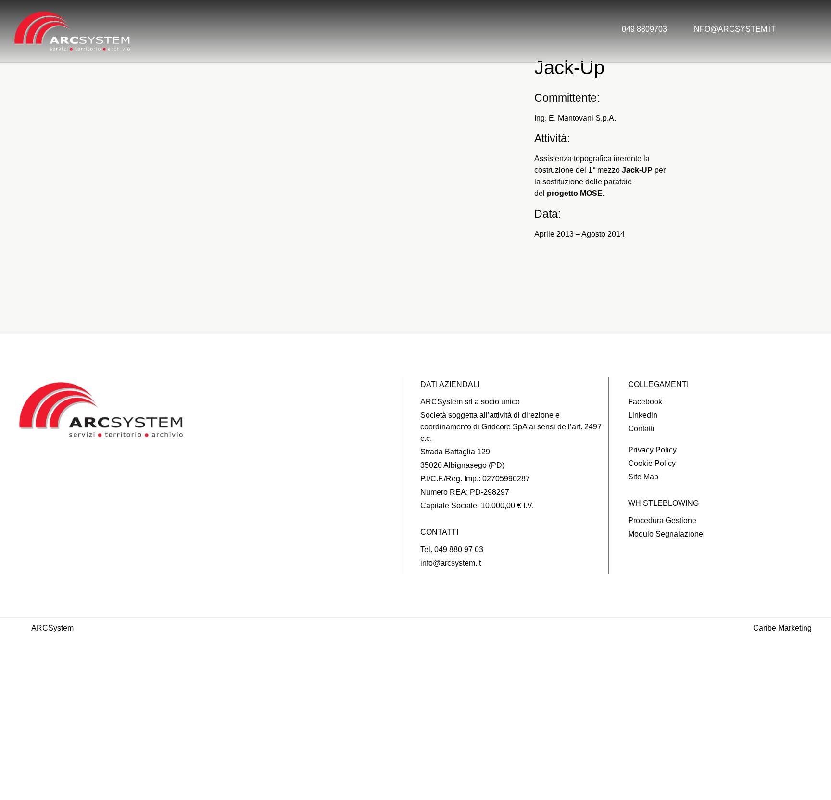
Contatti (415, 785)
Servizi (415, 692)
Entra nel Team (415, 767)
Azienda (415, 674)
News (415, 748)
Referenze (415, 711)
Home (415, 655)
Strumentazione (415, 729)
